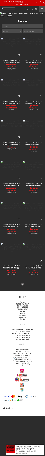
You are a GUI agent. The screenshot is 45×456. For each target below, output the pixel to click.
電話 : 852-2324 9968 (22, 352)
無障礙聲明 (22, 317)
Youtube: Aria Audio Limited (22, 361)
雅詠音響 (22, 302)
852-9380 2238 (26, 359)
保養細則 (22, 311)
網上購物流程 (22, 310)
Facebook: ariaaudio (22, 363)
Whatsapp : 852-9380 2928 (22, 353)
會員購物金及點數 (22, 306)
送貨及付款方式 (22, 308)
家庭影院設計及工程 (22, 304)
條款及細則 (22, 315)
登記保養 (22, 313)
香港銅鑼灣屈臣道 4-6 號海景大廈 (22, 330)
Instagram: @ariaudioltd (22, 365)
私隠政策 (22, 319)
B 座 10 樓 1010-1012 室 (23, 331)
